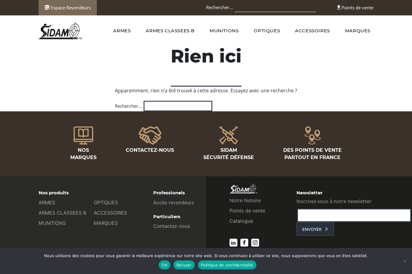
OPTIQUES (267, 30)
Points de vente (356, 8)
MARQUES (357, 30)
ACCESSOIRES (312, 30)
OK (164, 265)
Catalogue (241, 221)
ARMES (122, 30)
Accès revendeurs (173, 202)
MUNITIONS (224, 30)
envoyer (312, 229)
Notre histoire (245, 200)
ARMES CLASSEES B (170, 30)
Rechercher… (219, 7)
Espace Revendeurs (70, 8)
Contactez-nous (171, 226)
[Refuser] (404, 261)
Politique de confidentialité (227, 265)
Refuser (184, 265)
